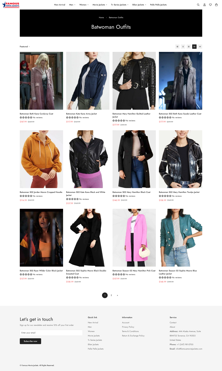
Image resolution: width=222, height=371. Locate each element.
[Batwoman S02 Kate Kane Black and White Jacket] (87, 159)
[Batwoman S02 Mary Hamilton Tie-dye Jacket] (180, 159)
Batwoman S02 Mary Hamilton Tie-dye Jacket (179, 192)
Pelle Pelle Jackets (158, 4)
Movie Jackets (99, 4)
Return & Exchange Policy (133, 335)
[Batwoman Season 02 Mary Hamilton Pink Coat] (134, 238)
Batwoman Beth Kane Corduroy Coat (36, 113)
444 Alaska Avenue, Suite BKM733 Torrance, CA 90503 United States (185, 335)
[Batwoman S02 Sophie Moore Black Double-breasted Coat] (87, 238)
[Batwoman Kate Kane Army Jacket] (87, 81)
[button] (216, 5)
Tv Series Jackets (118, 4)
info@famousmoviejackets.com (186, 348)
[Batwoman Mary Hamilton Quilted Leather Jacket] (134, 81)
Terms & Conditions (130, 331)
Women (82, 4)
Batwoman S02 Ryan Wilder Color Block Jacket (41, 270)
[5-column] (200, 46)
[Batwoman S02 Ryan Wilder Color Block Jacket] (41, 238)
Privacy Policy (128, 326)
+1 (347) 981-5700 (181, 344)
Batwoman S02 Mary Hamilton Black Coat (131, 192)
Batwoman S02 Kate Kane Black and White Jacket (85, 194)
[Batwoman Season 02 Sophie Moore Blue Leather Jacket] (180, 238)
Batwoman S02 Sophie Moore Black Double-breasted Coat (86, 272)
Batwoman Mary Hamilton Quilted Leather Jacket (131, 115)
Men (71, 4)
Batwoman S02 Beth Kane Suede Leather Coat (180, 113)
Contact (173, 322)
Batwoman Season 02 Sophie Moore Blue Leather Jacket (178, 272)
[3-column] (189, 46)
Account (125, 322)
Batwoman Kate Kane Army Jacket (81, 113)
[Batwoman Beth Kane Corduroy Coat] (41, 81)
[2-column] (183, 46)
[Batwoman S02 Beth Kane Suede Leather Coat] (180, 81)
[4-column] (194, 46)
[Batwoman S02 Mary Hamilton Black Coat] (134, 159)
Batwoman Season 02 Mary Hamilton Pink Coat (134, 270)
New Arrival (59, 4)
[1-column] (177, 46)
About (172, 326)
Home (101, 17)
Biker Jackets (138, 4)
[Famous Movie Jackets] (11, 5)
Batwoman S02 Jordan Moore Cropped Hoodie (41, 192)
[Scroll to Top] (217, 357)
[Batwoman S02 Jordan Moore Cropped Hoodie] (41, 159)
